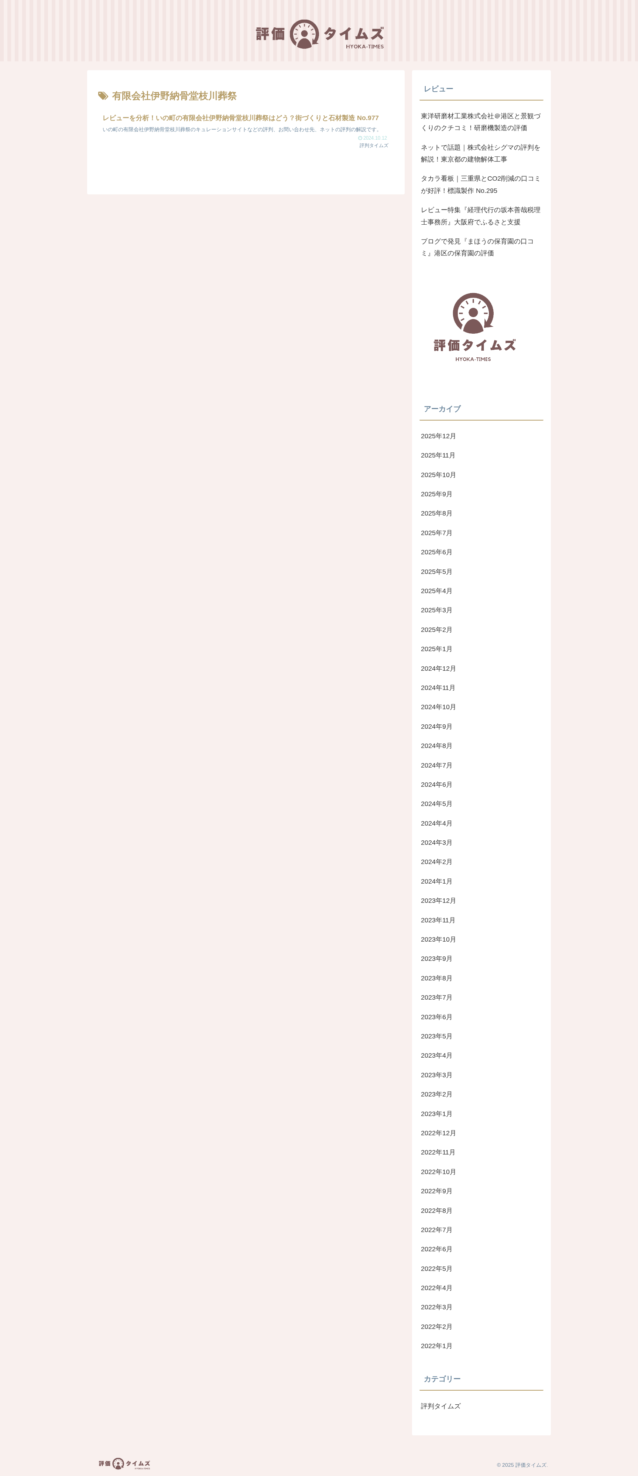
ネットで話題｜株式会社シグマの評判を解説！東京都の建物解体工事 (481, 153)
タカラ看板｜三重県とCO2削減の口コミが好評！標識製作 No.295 (481, 184)
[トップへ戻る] (627, 1465)
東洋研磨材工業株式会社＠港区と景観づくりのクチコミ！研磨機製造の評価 (481, 122)
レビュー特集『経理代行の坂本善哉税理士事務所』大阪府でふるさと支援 (481, 215)
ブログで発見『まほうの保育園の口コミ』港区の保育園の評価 (477, 247)
